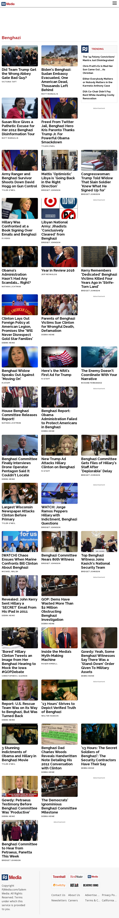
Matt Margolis (49, 94)
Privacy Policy (109, 895)
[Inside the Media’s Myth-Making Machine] (59, 637)
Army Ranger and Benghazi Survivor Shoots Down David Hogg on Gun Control (19, 180)
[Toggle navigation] (115, 3)
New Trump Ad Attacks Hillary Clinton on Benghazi (58, 463)
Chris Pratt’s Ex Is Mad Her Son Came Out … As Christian (98, 69)
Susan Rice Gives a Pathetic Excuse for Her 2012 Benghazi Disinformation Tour (18, 128)
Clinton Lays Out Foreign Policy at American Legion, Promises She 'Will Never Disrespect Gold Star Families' (17, 328)
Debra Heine (8, 343)
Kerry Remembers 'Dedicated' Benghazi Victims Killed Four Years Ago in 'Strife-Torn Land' (99, 278)
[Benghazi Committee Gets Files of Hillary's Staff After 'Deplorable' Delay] (99, 445)
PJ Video (6, 238)
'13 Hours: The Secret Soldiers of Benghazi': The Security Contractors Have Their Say (99, 756)
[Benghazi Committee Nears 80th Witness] (59, 541)
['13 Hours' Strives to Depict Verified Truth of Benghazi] (59, 689)
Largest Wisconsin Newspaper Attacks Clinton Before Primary (18, 513)
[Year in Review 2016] (59, 256)
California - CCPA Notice (109, 900)
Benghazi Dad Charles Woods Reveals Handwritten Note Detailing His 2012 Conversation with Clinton (59, 758)
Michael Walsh (10, 572)
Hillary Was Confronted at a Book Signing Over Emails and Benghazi (19, 228)
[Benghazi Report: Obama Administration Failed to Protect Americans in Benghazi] (59, 396)
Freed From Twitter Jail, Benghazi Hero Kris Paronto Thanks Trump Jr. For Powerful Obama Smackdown (58, 132)
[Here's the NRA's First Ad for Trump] (59, 356)
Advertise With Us (92, 895)
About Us (74, 895)
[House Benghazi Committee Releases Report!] (20, 396)
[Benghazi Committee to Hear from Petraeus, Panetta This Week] (20, 830)
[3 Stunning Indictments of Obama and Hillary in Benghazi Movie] (20, 734)
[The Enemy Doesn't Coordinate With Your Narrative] (99, 356)
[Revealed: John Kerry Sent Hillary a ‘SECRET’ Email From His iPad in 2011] (20, 585)
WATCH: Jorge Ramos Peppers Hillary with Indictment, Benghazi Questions (59, 515)
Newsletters (59, 900)
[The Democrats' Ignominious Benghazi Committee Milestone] (59, 786)
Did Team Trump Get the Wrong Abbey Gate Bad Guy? (19, 73)
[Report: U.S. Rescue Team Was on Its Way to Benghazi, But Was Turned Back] (20, 689)
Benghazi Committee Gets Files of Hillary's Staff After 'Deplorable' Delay (99, 465)
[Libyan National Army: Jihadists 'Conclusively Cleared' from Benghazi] (59, 208)
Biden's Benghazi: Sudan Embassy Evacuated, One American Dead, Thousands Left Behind (56, 79)
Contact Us (58, 895)
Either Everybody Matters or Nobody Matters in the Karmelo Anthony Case (98, 82)
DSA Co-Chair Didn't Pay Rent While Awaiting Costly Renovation (98, 95)
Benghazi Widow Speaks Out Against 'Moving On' (18, 375)
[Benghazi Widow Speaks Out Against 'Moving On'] (20, 356)
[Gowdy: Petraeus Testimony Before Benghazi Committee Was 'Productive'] (20, 786)
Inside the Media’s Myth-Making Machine (56, 655)
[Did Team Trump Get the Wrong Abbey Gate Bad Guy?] (20, 55)
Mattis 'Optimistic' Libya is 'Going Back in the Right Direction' (58, 180)
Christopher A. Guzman (14, 676)
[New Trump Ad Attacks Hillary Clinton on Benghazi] (59, 445)
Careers (73, 900)
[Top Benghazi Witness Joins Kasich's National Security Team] (99, 541)
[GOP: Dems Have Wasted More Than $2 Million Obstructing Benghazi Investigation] (59, 585)
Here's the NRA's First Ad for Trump (56, 373)
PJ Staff (6, 383)
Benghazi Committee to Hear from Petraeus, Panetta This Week (19, 850)
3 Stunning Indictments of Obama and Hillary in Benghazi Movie (19, 754)
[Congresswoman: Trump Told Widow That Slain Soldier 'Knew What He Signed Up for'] (99, 160)
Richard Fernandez (91, 383)
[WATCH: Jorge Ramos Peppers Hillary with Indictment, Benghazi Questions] (59, 493)
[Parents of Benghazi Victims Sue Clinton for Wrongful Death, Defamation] (59, 304)
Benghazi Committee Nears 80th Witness (59, 557)
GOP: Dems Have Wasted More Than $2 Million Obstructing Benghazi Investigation (57, 609)
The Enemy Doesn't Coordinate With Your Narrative (99, 375)
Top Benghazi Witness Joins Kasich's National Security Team (95, 561)
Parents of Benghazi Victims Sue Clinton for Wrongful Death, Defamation (58, 324)
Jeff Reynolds (49, 274)
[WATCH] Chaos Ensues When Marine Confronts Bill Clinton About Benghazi (20, 561)
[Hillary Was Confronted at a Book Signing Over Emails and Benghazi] (20, 208)
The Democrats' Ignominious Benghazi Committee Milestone (59, 806)
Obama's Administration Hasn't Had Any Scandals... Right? (16, 276)
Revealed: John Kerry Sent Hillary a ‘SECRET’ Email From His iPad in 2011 (19, 605)
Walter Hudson (49, 716)
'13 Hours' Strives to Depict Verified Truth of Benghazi (58, 708)
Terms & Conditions (92, 900)
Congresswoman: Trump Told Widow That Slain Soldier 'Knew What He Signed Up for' (97, 182)
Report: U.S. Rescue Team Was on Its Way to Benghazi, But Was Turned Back (19, 710)
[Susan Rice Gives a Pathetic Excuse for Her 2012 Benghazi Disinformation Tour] (20, 107)
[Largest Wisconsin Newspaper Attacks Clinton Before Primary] (20, 493)
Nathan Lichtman (11, 287)
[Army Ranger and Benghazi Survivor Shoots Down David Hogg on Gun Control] (20, 160)
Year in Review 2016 (57, 270)
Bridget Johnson (50, 190)
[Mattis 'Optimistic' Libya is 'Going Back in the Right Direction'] (59, 160)
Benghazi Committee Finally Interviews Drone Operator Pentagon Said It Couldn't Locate (19, 467)
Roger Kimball (49, 664)
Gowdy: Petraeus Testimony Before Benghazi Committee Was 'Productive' (19, 806)
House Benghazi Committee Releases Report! (19, 415)
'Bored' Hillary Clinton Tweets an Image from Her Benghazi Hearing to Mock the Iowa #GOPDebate (19, 661)
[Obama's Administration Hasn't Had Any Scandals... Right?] (20, 256)
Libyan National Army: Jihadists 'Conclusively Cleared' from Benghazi (54, 230)
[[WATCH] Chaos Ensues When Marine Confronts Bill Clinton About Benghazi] (20, 541)
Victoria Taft (9, 82)
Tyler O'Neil (48, 146)
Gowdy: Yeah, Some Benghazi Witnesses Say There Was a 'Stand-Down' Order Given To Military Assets (98, 661)
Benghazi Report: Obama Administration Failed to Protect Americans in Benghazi (59, 419)
